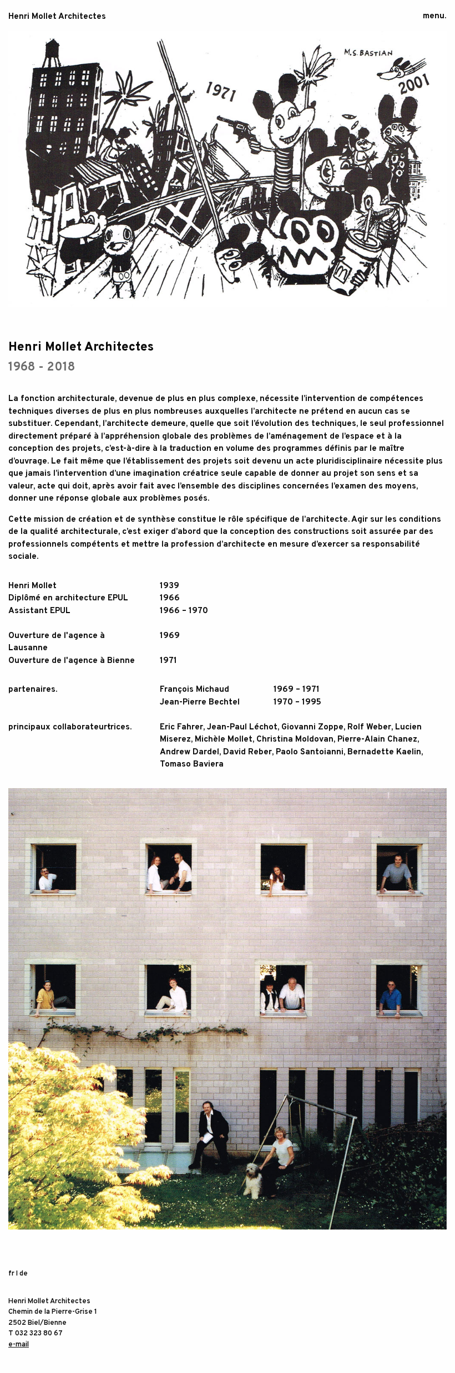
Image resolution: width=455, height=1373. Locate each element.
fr (11, 1273)
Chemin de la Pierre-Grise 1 (52, 1312)
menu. (434, 16)
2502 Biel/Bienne (37, 1323)
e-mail (18, 1344)
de (23, 1273)
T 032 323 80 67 (35, 1333)
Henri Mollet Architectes (57, 17)
